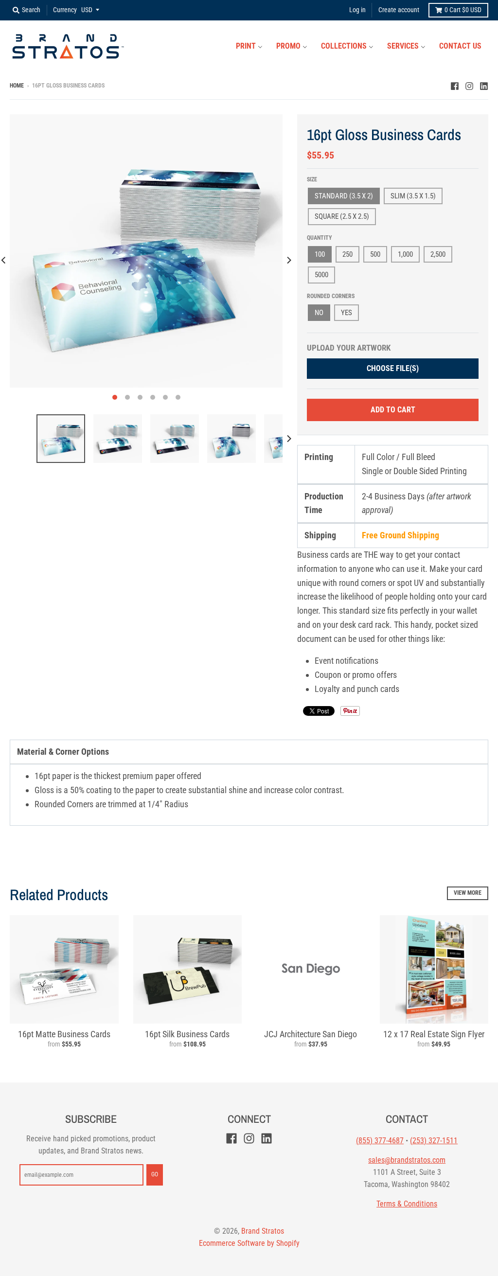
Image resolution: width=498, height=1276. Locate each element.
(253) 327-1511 (434, 1140)
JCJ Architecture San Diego (310, 1034)
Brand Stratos (262, 1231)
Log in (357, 10)
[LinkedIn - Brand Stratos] (484, 85)
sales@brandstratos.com (406, 1160)
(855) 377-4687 (380, 1140)
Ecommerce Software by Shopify (249, 1243)
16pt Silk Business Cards (187, 1034)
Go (154, 1174)
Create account (398, 10)
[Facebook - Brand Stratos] (454, 85)
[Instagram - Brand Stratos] (469, 85)
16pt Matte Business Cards (64, 1034)
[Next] (288, 260)
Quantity (319, 237)
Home (17, 85)
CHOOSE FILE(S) (393, 368)
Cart (463, 10)
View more (467, 892)
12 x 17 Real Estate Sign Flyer (433, 1034)
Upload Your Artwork (349, 348)
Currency (65, 10)
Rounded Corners (331, 296)
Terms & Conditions (406, 1203)
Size (312, 179)
